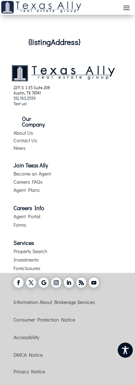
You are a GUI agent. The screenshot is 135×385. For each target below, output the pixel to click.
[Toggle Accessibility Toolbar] (125, 350)
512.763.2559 (24, 98)
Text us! (20, 103)
